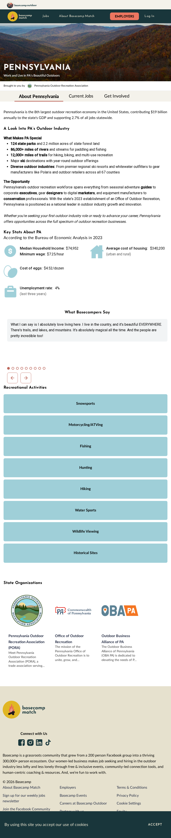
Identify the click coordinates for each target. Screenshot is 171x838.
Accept (155, 824)
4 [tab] (22, 369)
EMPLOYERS (124, 16)
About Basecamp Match (76, 16)
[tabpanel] (87, 330)
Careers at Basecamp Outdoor (83, 803)
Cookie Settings (129, 803)
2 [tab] (14, 369)
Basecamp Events (73, 795)
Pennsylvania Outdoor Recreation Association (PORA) (26, 642)
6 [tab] (31, 369)
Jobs (46, 16)
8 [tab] (40, 369)
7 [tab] (36, 369)
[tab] (38, 96)
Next (25, 378)
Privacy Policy (128, 795)
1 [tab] (9, 369)
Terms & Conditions (132, 787)
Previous (12, 378)
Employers (68, 787)
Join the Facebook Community (26, 809)
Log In (149, 16)
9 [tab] (45, 369)
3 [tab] (18, 369)
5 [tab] (27, 369)
